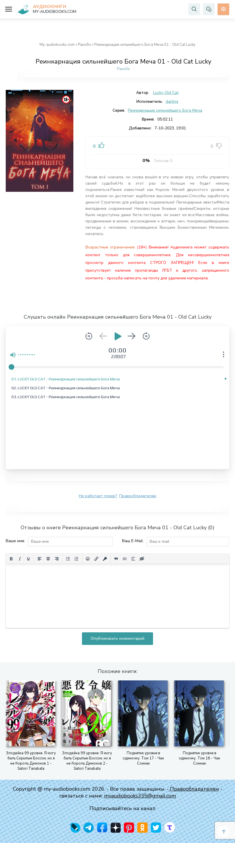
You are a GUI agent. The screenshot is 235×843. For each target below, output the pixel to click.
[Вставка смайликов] (87, 558)
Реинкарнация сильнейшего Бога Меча (165, 110)
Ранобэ (84, 44)
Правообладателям (137, 496)
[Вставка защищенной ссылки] (105, 558)
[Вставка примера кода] (124, 558)
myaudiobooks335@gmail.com (140, 795)
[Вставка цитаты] (116, 558)
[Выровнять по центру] (48, 558)
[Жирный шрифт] (11, 558)
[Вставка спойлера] (133, 558)
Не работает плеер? (98, 496)
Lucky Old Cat (166, 92)
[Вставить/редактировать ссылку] (96, 558)
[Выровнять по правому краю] (56, 558)
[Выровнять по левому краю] (39, 558)
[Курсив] (19, 558)
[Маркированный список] (68, 558)
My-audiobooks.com (57, 44)
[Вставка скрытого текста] (142, 558)
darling (172, 101)
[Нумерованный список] (76, 558)
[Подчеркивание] (28, 558)
